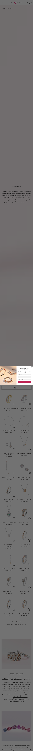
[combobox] (24, 379)
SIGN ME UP (25, 381)
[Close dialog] (32, 367)
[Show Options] (30, 379)
